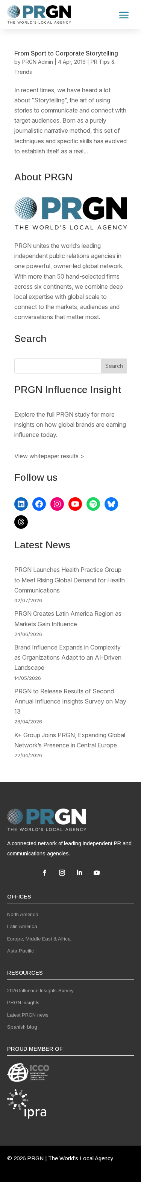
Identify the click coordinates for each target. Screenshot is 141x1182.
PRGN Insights (23, 1002)
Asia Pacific (20, 951)
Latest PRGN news (28, 1015)
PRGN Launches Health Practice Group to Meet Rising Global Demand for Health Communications (69, 580)
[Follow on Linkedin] (79, 873)
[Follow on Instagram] (62, 873)
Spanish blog (22, 1027)
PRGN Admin (37, 61)
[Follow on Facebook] (45, 873)
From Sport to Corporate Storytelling (66, 53)
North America (22, 914)
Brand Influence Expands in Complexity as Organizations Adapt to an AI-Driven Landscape (67, 657)
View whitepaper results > (49, 456)
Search (114, 366)
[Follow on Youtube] (97, 873)
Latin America (22, 926)
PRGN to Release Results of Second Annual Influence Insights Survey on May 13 (70, 701)
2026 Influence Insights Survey (40, 990)
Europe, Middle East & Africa (39, 939)
